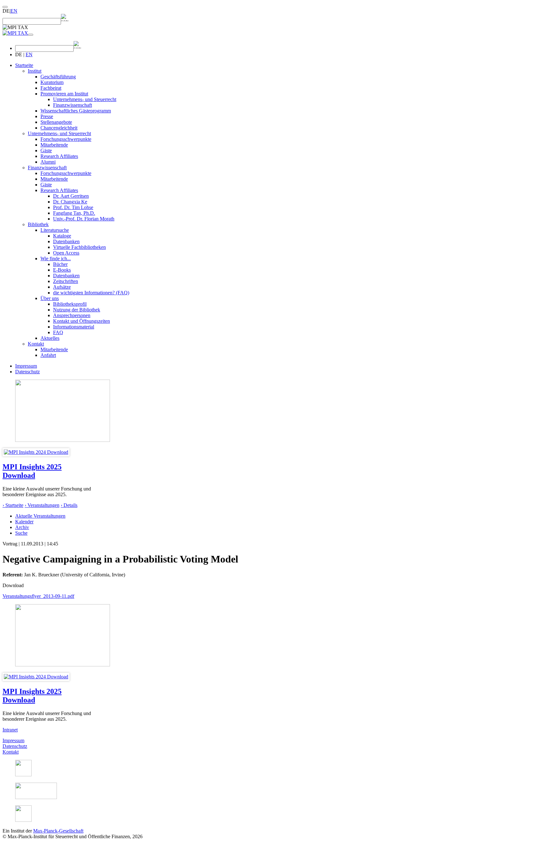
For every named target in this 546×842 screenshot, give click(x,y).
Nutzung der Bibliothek (76, 309)
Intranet (10, 729)
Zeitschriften (65, 281)
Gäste (46, 150)
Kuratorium (52, 82)
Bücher (60, 264)
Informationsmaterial (73, 326)
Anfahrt (48, 355)
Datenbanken (66, 241)
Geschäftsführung (58, 76)
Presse (46, 116)
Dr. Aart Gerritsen (71, 196)
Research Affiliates (59, 156)
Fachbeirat (50, 88)
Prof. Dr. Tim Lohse (73, 207)
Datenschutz (27, 371)
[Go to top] (5, 7)
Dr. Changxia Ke (70, 201)
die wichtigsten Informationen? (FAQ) (91, 292)
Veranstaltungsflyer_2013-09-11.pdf (38, 596)
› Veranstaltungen (42, 505)
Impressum (26, 366)
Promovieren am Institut (64, 93)
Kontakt (36, 343)
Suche (21, 533)
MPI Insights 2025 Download (32, 471)
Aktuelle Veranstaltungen (40, 516)
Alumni (48, 162)
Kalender (24, 521)
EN (13, 11)
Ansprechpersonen (71, 315)
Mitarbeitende (54, 144)
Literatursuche (54, 230)
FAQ (58, 332)
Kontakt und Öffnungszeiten (81, 321)
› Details (69, 505)
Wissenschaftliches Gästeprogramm (75, 110)
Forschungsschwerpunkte (65, 139)
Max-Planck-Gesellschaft (58, 830)
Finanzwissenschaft (72, 105)
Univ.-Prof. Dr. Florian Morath (83, 218)
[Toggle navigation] (30, 35)
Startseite (24, 65)
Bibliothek (38, 224)
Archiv (22, 527)
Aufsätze (62, 287)
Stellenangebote (56, 122)
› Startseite (13, 505)
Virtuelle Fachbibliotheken (79, 247)
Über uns (49, 298)
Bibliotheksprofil (70, 304)
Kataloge (62, 235)
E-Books (62, 270)
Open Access (66, 253)
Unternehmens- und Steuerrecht (84, 99)
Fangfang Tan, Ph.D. (74, 213)
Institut (34, 71)
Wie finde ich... (55, 258)
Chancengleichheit (58, 127)
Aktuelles (49, 338)
